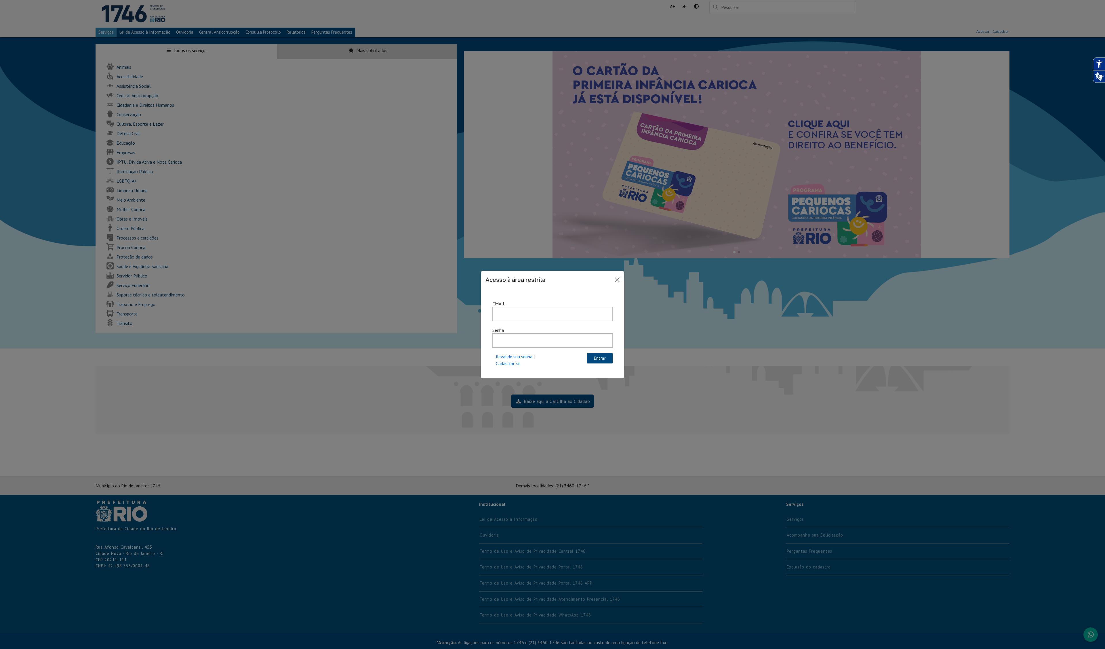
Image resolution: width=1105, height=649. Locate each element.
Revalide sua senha (514, 356)
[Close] (617, 279)
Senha (498, 330)
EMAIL (498, 304)
